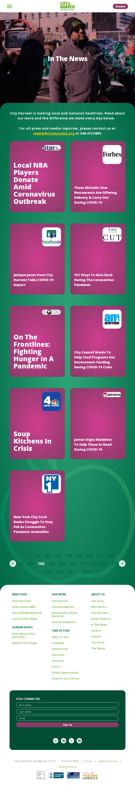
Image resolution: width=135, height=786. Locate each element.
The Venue (98, 648)
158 (68, 555)
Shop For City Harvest (66, 678)
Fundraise (58, 643)
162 (110, 555)
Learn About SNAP (24, 607)
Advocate (58, 661)
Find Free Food (21, 601)
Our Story (97, 601)
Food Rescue (60, 601)
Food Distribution (63, 607)
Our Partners (99, 613)
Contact (96, 636)
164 (30, 563)
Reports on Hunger (24, 643)
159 (79, 555)
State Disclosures (108, 761)
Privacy (88, 761)
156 (47, 555)
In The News (99, 624)
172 (114, 563)
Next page (122, 563)
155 (37, 555)
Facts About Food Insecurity (23, 635)
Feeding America (67, 766)
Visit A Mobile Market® (27, 613)
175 (69, 571)
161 (100, 555)
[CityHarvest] (67, 6)
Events (56, 666)
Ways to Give (60, 637)
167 (62, 563)
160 (89, 555)
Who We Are (99, 607)
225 (86, 571)
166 (51, 563)
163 (20, 563)
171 (104, 563)
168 (72, 563)
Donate (120, 6)
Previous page (13, 563)
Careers (96, 630)
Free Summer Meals (24, 619)
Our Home (97, 642)
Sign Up (67, 724)
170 (93, 563)
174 (58, 571)
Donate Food (60, 649)
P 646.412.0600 (70, 761)
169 (83, 563)
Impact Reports (101, 619)
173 (48, 571)
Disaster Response (64, 622)
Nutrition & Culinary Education (64, 614)
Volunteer (58, 655)
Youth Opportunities (65, 672)
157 (58, 555)
